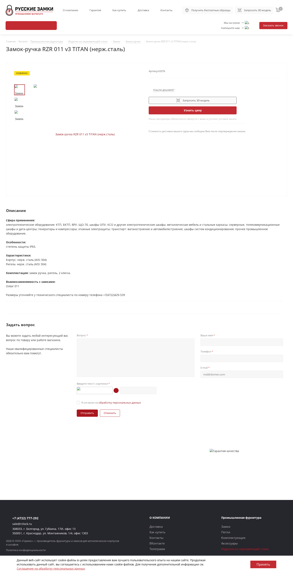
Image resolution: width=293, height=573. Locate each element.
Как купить (119, 10)
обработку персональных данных (120, 402)
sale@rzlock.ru (22, 524)
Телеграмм (157, 549)
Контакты (166, 10)
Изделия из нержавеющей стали (245, 549)
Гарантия (95, 10)
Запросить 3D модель (257, 10)
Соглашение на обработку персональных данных (51, 568)
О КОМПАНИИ (159, 518)
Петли (225, 532)
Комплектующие (233, 538)
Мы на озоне (234, 23)
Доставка (143, 10)
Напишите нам (232, 28)
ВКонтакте (157, 543)
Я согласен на (111, 402)
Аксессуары (229, 543)
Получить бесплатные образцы (210, 10)
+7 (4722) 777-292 (25, 518)
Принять (263, 564)
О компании (70, 10)
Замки (225, 526)
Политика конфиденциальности (26, 550)
